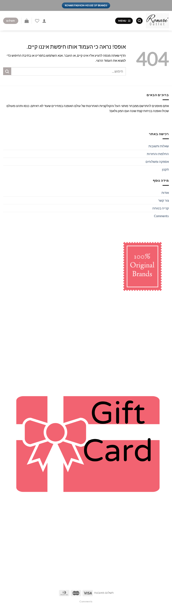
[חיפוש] (139, 21)
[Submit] (7, 71)
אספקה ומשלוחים (157, 161)
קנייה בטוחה (160, 208)
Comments (161, 216)
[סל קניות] (27, 20)
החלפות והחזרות (158, 154)
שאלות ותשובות (159, 146)
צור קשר (163, 200)
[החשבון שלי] (44, 20)
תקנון (165, 169)
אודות (165, 192)
